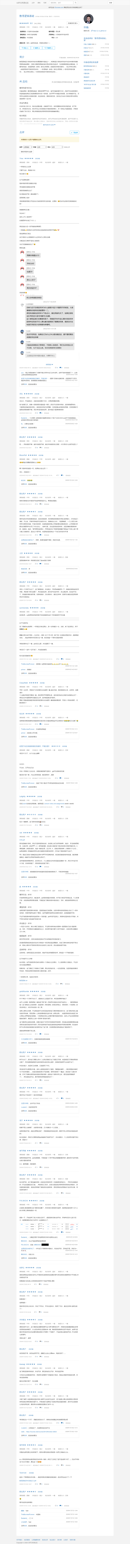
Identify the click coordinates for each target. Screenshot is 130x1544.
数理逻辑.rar (23, 980)
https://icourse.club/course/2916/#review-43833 (41, 1432)
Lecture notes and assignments (54, 804)
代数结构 (86, 70)
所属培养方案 (72, 23)
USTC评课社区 (23, 2)
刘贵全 (86, 48)
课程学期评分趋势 (26, 152)
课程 (39, 3)
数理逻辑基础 (88, 66)
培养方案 (72, 1540)
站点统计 (52, 1540)
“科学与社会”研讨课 (90, 84)
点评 (33, 3)
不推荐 (49, 48)
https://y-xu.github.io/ (99, 31)
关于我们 (19, 1540)
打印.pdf (22, 840)
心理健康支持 (36, 1540)
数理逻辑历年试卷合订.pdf (28, 1481)
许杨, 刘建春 (88, 44)
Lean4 (24, 804)
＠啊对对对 (37, 1245)
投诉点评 (45, 1540)
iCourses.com (59, 7)
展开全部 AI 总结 (48, 125)
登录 (110, 3)
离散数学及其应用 (89, 81)
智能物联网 (87, 88)
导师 (44, 3)
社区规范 (27, 1540)
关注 (25, 48)
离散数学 (86, 77)
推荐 (37, 48)
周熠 (85, 55)
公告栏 (66, 1540)
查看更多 (48, 364)
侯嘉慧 (86, 51)
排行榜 (59, 1540)
